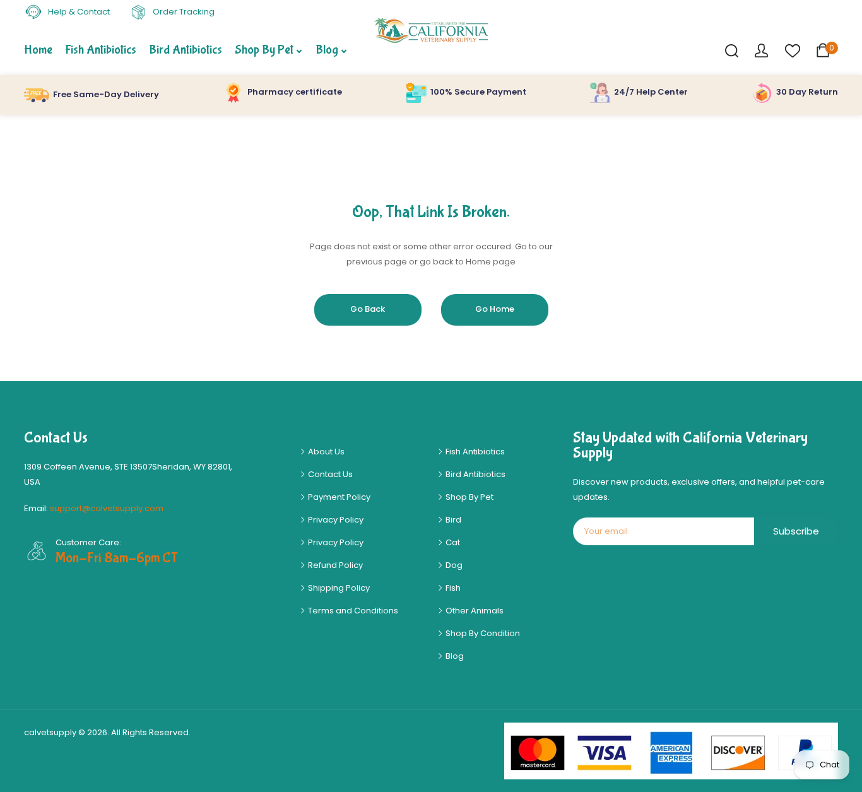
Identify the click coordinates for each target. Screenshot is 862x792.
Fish (452, 588)
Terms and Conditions (352, 611)
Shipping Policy (338, 588)
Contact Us (329, 474)
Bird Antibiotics (474, 474)
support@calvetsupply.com (106, 508)
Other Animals (474, 611)
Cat (452, 542)
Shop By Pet (468, 497)
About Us (325, 452)
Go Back (367, 309)
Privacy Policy (334, 520)
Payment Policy (338, 497)
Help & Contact (78, 12)
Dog (453, 565)
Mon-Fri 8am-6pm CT (117, 558)
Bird (452, 520)
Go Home (494, 309)
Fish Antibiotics (474, 452)
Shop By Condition (482, 633)
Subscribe (796, 531)
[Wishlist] (792, 50)
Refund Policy (334, 565)
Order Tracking (183, 12)
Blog (454, 656)
